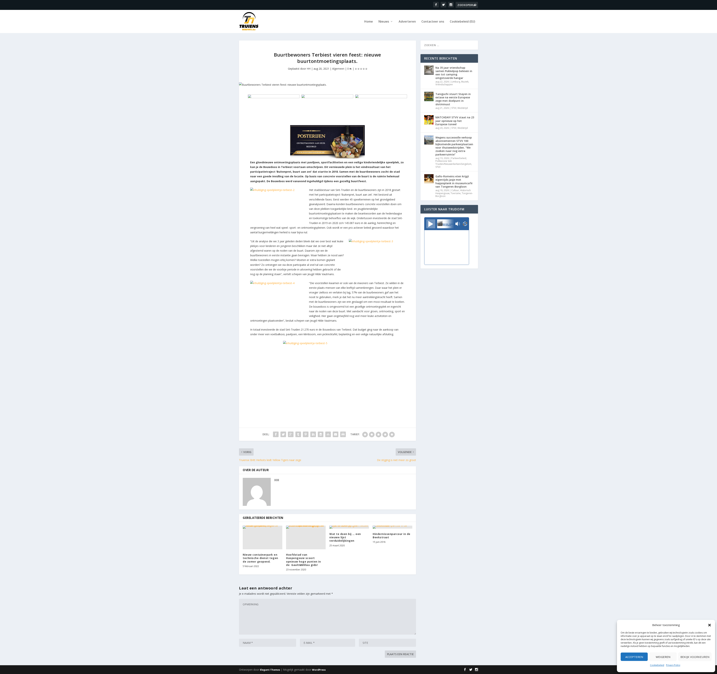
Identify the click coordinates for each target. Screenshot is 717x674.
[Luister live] (430, 223)
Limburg (455, 81)
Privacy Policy (673, 665)
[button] (709, 625)
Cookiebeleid (657, 665)
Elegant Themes (270, 669)
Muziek (464, 81)
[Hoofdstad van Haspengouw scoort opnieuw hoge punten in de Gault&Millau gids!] (306, 537)
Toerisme (456, 193)
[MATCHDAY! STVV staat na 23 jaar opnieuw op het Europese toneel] (429, 119)
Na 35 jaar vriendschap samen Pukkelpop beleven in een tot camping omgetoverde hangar (453, 73)
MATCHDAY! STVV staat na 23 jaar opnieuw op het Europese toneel (454, 121)
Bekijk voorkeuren (694, 657)
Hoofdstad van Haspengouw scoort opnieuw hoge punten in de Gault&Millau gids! (303, 560)
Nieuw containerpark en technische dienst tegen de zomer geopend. (260, 558)
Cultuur (455, 190)
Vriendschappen (444, 84)
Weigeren (663, 657)
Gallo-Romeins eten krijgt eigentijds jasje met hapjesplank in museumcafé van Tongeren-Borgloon (453, 181)
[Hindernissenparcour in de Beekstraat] (392, 527)
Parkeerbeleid (458, 158)
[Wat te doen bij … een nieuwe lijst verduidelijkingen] (349, 527)
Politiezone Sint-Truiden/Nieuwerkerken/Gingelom (453, 162)
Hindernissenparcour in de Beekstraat (391, 535)
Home (368, 22)
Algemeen (338, 68)
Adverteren (407, 22)
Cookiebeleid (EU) (462, 22)
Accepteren (634, 657)
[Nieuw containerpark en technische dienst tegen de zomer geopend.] (262, 537)
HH (309, 68)
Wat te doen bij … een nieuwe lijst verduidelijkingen (345, 537)
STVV (453, 108)
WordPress (319, 669)
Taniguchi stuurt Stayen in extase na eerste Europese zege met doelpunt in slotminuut (453, 99)
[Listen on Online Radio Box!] (465, 224)
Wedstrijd (462, 108)
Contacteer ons (432, 22)
